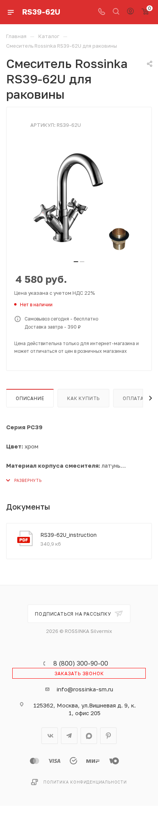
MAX (89, 735)
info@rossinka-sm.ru (84, 689)
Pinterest (108, 735)
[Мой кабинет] (130, 11)
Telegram (69, 735)
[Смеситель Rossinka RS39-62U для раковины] (79, 197)
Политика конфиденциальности (85, 782)
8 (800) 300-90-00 (80, 663)
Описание (30, 398)
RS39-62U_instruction (68, 534)
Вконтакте (49, 735)
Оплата (133, 398)
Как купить (83, 398)
